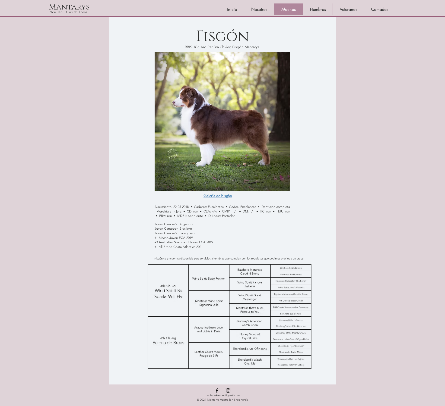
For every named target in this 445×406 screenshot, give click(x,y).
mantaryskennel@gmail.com (222, 395)
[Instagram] (228, 390)
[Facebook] (217, 390)
